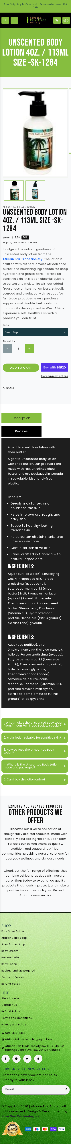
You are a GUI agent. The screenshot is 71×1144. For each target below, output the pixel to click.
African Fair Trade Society (23, 259)
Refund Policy (10, 1011)
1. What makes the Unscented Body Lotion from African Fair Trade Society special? (33, 724)
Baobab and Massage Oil (18, 970)
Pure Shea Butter (13, 931)
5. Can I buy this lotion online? (25, 779)
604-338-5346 (15, 1033)
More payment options (54, 376)
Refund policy (10, 984)
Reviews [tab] (21, 431)
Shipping (8, 242)
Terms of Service (13, 977)
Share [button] (10, 388)
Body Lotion (9, 964)
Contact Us (9, 1005)
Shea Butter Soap (13, 944)
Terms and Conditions (16, 1018)
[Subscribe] (66, 1089)
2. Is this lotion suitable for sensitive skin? (32, 737)
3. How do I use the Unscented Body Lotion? (29, 751)
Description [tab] (21, 418)
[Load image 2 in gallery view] (35, 190)
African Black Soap (14, 938)
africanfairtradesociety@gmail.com (30, 1039)
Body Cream (9, 951)
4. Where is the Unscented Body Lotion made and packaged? (31, 766)
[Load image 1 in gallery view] (13, 190)
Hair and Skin (10, 957)
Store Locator (10, 998)
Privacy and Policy (13, 1024)
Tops (6, 325)
